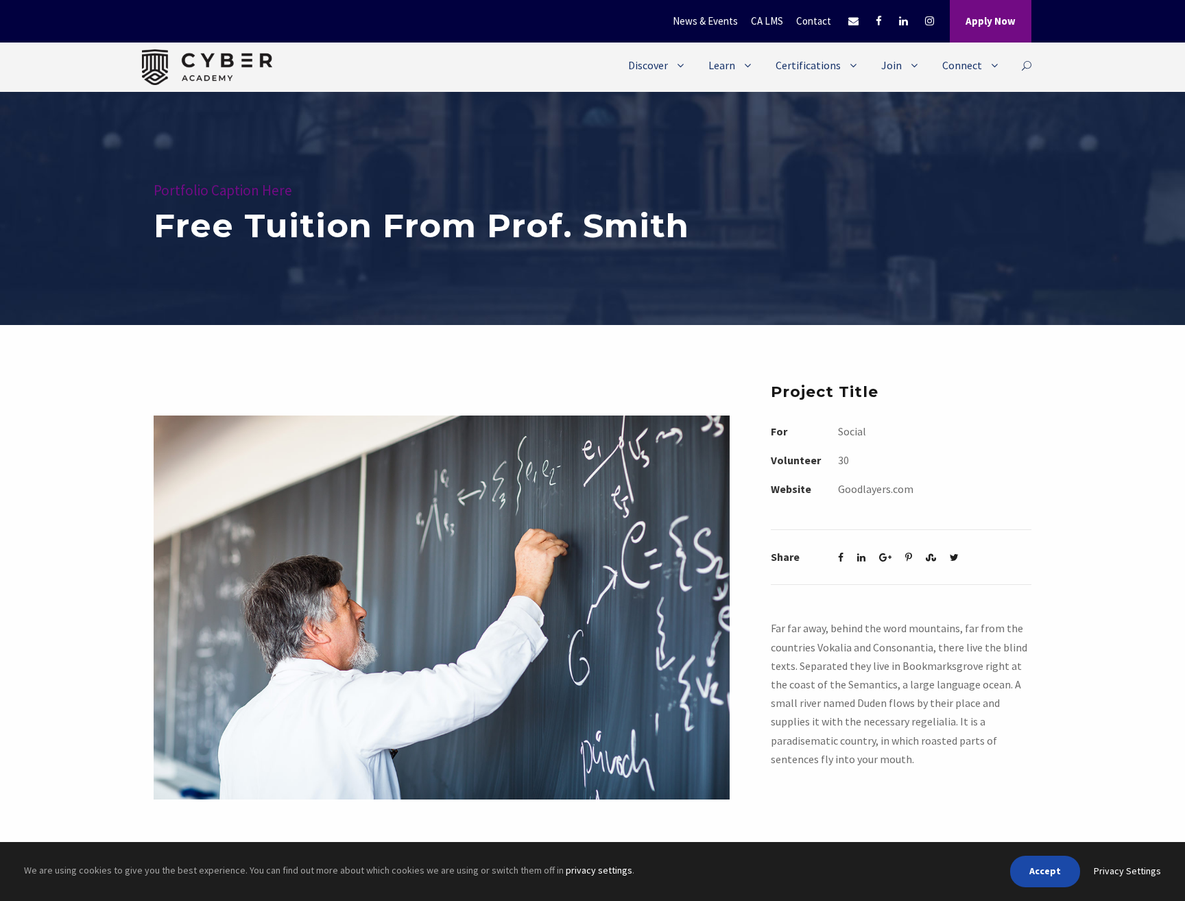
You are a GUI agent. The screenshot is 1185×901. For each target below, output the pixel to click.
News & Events (705, 20)
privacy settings (599, 870)
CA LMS (767, 20)
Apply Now (991, 20)
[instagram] (929, 20)
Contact (813, 20)
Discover (648, 65)
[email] (853, 20)
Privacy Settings (1127, 871)
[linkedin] (903, 20)
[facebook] (879, 20)
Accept (1045, 871)
